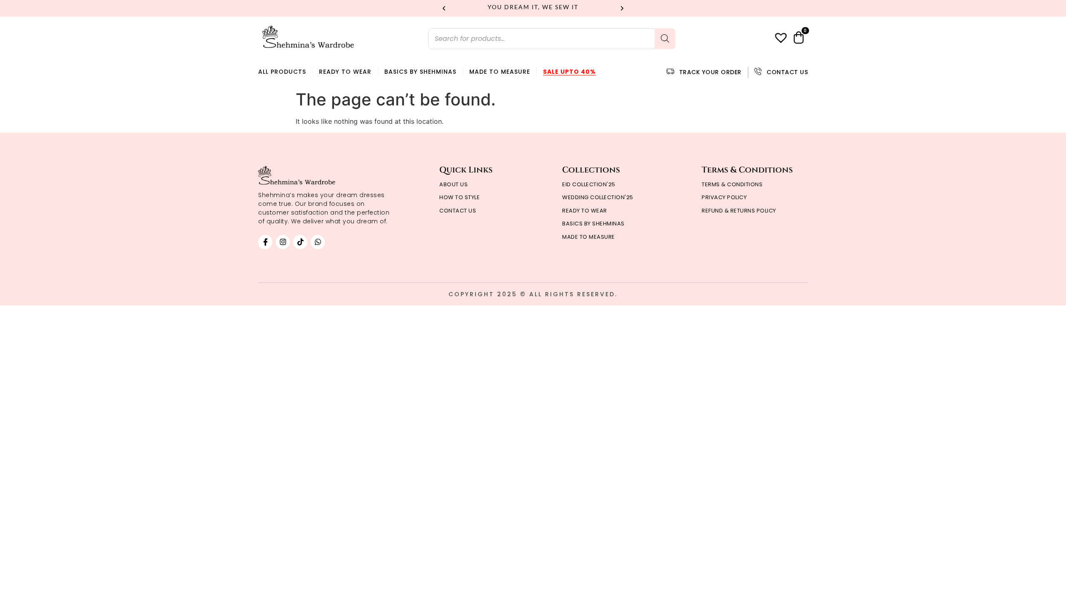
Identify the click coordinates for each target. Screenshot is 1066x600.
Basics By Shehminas (420, 72)
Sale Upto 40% (569, 72)
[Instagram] (283, 242)
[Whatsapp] (318, 242)
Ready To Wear (345, 72)
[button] (444, 8)
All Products (282, 72)
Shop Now (582, 6)
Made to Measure (499, 72)
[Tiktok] (300, 242)
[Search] (665, 38)
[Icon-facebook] (265, 242)
